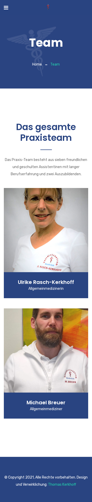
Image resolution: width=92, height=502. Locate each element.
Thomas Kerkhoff (62, 484)
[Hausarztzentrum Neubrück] (48, 7)
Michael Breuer (46, 402)
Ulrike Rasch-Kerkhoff (46, 282)
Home (37, 64)
